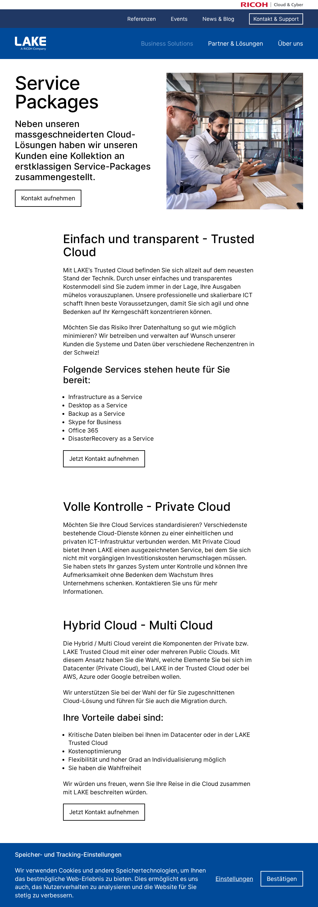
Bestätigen (285, 882)
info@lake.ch (174, 849)
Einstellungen (244, 882)
